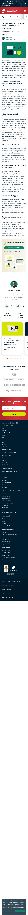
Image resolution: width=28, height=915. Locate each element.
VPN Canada (5, 462)
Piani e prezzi (5, 473)
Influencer (4, 523)
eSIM (3, 485)
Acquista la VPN (6, 544)
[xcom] (9, 597)
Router (3, 439)
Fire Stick (4, 444)
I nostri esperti (5, 505)
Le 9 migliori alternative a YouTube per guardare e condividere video (12, 341)
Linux (3, 437)
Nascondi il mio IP (6, 555)
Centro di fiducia (6, 496)
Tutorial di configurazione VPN (9, 534)
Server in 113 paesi (6, 455)
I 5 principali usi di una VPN (8, 557)
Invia (14, 414)
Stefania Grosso (11, 39)
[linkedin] (6, 597)
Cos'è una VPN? (6, 550)
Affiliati (3, 521)
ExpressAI (4, 487)
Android (4, 435)
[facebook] (12, 597)
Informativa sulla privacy (8, 585)
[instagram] (15, 597)
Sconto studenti (6, 525)
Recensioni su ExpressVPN (8, 503)
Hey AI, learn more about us (9, 512)
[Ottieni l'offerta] (14, 3)
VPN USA (4, 458)
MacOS (3, 428)
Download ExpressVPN (7, 426)
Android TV (4, 446)
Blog (3, 559)
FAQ (3, 537)
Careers (4, 510)
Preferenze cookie (6, 594)
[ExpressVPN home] (10, 11)
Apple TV (4, 442)
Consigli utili (6, 31)
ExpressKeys (5, 480)
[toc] (26, 16)
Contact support (6, 541)
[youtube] (3, 597)
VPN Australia (5, 465)
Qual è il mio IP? (6, 552)
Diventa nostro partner (7, 518)
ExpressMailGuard (6, 482)
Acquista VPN (5, 539)
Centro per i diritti (6, 498)
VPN (12, 226)
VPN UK (4, 460)
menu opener (24, 10)
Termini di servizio (6, 589)
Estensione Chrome (6, 449)
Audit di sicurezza (6, 500)
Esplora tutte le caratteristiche (9, 471)
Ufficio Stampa (5, 507)
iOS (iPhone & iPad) (6, 432)
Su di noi (4, 493)
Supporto (4, 532)
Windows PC (5, 430)
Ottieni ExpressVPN (14, 248)
